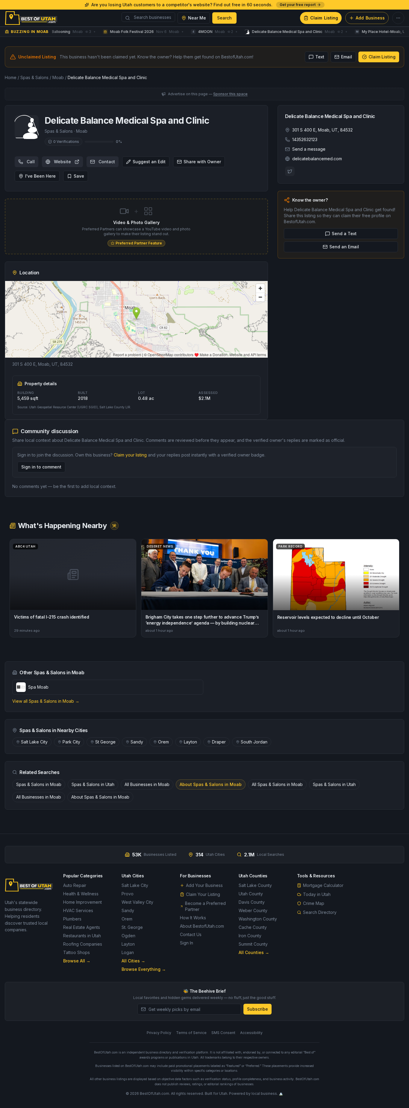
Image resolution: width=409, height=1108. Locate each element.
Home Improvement (82, 902)
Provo (128, 893)
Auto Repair (74, 885)
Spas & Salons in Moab (38, 784)
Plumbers (72, 918)
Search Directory (320, 912)
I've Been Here (40, 176)
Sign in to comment (41, 466)
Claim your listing (130, 454)
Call (31, 161)
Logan (128, 952)
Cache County (253, 927)
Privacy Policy (159, 1032)
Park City (71, 741)
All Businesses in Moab (147, 784)
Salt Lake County (255, 885)
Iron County (250, 935)
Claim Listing (382, 56)
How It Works (193, 917)
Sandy (137, 741)
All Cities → (133, 960)
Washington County (258, 918)
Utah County (251, 893)
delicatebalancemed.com (317, 158)
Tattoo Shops (76, 952)
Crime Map (313, 903)
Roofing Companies (82, 944)
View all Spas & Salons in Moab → (45, 701)
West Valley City (137, 902)
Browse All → (76, 960)
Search (224, 17)
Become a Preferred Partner (205, 906)
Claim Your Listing (203, 894)
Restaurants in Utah (82, 935)
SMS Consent (223, 1032)
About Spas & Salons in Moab (211, 784)
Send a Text (344, 233)
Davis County (252, 902)
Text (319, 56)
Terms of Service (191, 1032)
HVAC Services (78, 910)
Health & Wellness (81, 893)
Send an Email (344, 246)
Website (62, 161)
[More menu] (398, 18)
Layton (190, 741)
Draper (219, 741)
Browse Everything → (144, 969)
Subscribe (257, 1009)
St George (105, 741)
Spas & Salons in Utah (93, 784)
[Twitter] (290, 171)
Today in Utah (317, 894)
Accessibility (251, 1032)
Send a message (308, 149)
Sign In (186, 942)
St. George (132, 927)
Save (79, 176)
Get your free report (298, 4)
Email (346, 56)
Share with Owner (202, 161)
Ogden (128, 935)
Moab (58, 77)
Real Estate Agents (81, 927)
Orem (163, 741)
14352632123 (304, 139)
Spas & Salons (34, 77)
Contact (107, 161)
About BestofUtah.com (202, 926)
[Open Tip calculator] (114, 525)
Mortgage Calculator (323, 885)
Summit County (253, 944)
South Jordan (254, 741)
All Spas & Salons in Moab (277, 784)
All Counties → (254, 952)
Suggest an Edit (149, 161)
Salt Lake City (34, 741)
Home (10, 77)
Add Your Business (204, 885)
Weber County (253, 910)
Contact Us (191, 934)
